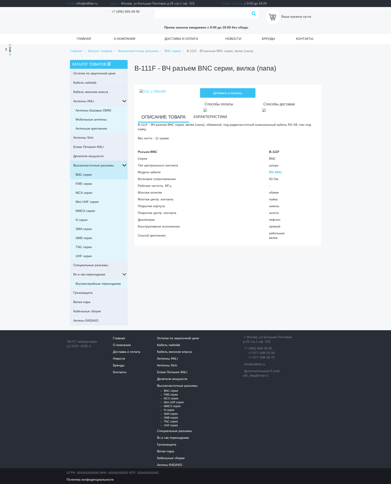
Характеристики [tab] (210, 117)
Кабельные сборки (87, 311)
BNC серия (84, 174)
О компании (124, 38)
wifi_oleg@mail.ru (255, 375)
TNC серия (84, 247)
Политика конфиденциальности (90, 479)
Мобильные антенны (91, 119)
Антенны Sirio (83, 137)
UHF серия (84, 256)
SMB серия (84, 238)
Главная (84, 38)
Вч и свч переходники (89, 274)
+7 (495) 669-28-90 (126, 11)
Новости (233, 38)
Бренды (268, 38)
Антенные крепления (91, 128)
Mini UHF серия (87, 202)
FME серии (84, 183)
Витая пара (81, 302)
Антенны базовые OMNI (93, 110)
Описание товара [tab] (163, 116)
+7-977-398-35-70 (261, 357)
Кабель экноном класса (90, 92)
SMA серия (84, 229)
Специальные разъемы (90, 265)
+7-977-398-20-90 (261, 353)
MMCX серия (85, 211)
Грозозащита (83, 292)
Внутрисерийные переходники (98, 283)
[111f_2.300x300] (153, 91)
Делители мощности (88, 156)
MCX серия (84, 193)
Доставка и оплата (181, 38)
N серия (82, 220)
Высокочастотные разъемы (93, 165)
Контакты (304, 38)
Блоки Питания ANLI (88, 147)
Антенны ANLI (83, 101)
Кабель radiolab (84, 82)
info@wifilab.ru (87, 3)
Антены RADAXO (85, 320)
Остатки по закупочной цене (94, 73)
